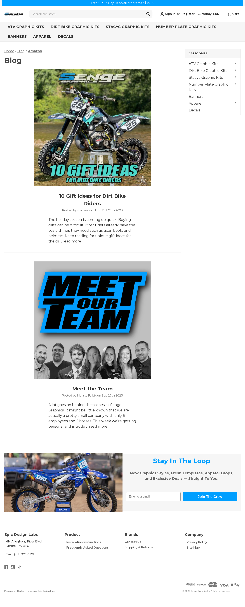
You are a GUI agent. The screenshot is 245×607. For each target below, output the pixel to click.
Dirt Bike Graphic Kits (75, 27)
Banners (17, 36)
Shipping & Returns (139, 547)
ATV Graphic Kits (26, 27)
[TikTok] (19, 567)
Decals (65, 36)
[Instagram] (13, 567)
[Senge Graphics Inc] (13, 14)
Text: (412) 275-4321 (20, 554)
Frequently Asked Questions (87, 547)
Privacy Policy (197, 542)
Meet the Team (92, 389)
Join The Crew (210, 497)
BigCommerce (24, 591)
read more (72, 241)
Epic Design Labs (46, 591)
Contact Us (133, 542)
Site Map (193, 547)
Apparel (42, 36)
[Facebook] (6, 567)
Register (188, 14)
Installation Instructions (83, 542)
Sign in (170, 14)
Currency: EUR (208, 14)
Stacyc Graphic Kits (128, 27)
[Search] (148, 14)
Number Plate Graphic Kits (186, 27)
